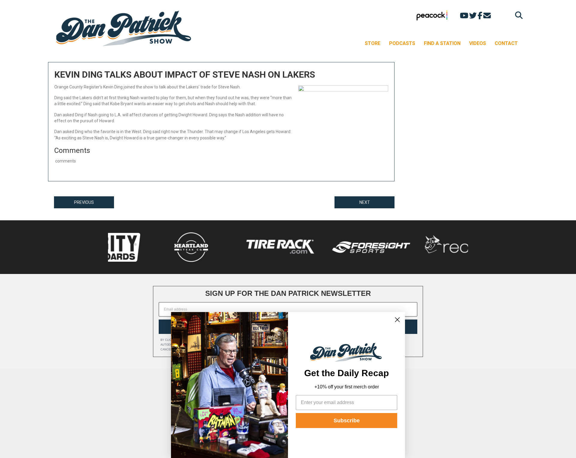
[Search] (517, 15)
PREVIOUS (84, 202)
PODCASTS (402, 43)
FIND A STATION (442, 43)
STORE (372, 43)
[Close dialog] (397, 319)
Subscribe (347, 421)
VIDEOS (477, 43)
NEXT (364, 202)
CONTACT (506, 43)
